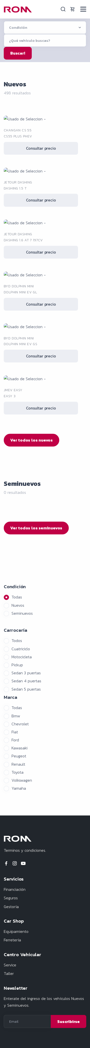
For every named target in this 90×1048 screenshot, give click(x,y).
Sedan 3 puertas (26, 673)
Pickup (17, 665)
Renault (18, 764)
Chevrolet (20, 724)
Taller (9, 973)
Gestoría (11, 907)
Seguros (11, 898)
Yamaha (19, 788)
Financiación (15, 889)
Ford (15, 740)
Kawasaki (20, 748)
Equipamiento (16, 931)
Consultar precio (41, 148)
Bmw (16, 716)
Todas (17, 597)
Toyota (18, 772)
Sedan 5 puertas (26, 689)
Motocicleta (22, 657)
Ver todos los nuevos (31, 440)
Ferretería (12, 940)
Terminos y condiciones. (25, 850)
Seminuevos (22, 613)
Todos (17, 641)
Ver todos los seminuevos (36, 528)
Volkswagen (22, 780)
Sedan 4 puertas (26, 681)
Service (10, 965)
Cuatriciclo (21, 649)
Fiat (15, 732)
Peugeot (19, 756)
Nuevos (18, 605)
